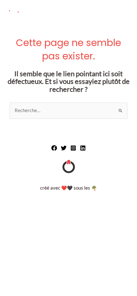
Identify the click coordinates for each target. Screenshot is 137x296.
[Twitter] (64, 148)
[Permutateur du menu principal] (125, 12)
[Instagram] (73, 148)
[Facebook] (54, 148)
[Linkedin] (83, 148)
